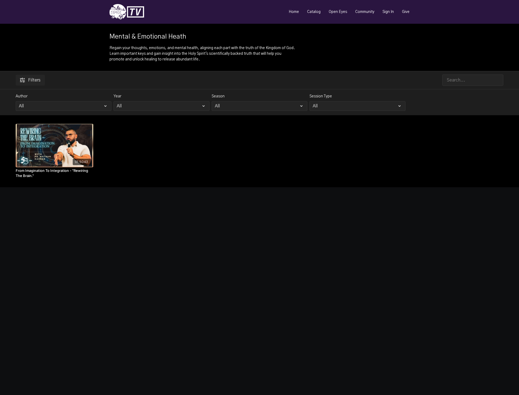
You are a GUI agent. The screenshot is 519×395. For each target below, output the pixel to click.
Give (406, 12)
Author (22, 96)
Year (117, 96)
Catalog (314, 12)
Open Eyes (338, 12)
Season (218, 96)
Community (364, 12)
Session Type (321, 96)
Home (294, 12)
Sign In (388, 12)
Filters (34, 80)
